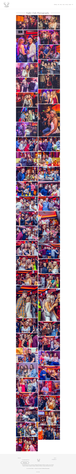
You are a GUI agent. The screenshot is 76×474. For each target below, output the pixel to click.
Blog (61, 4)
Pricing (66, 4)
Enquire (70, 4)
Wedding (55, 4)
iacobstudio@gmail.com (25, 459)
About (64, 4)
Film (58, 4)
